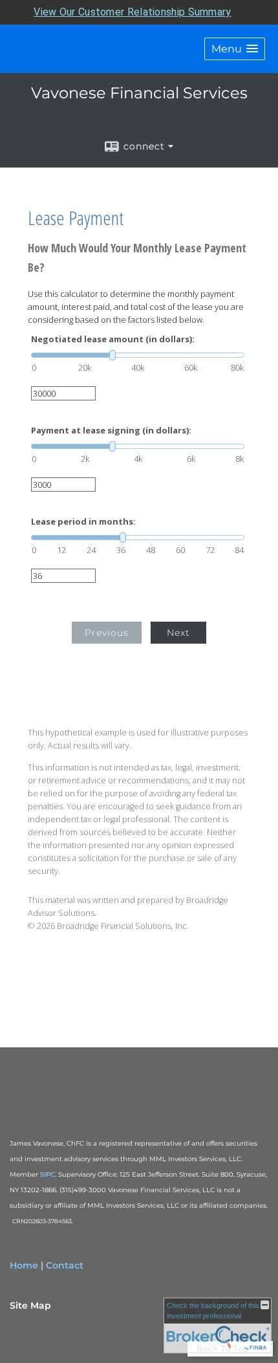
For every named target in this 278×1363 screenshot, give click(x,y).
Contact (64, 1265)
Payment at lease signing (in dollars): (111, 430)
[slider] (137, 355)
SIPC (47, 1174)
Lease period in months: (83, 522)
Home (24, 1265)
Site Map (30, 1305)
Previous (107, 632)
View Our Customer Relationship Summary (132, 12)
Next (178, 632)
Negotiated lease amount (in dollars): (113, 339)
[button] (234, 49)
